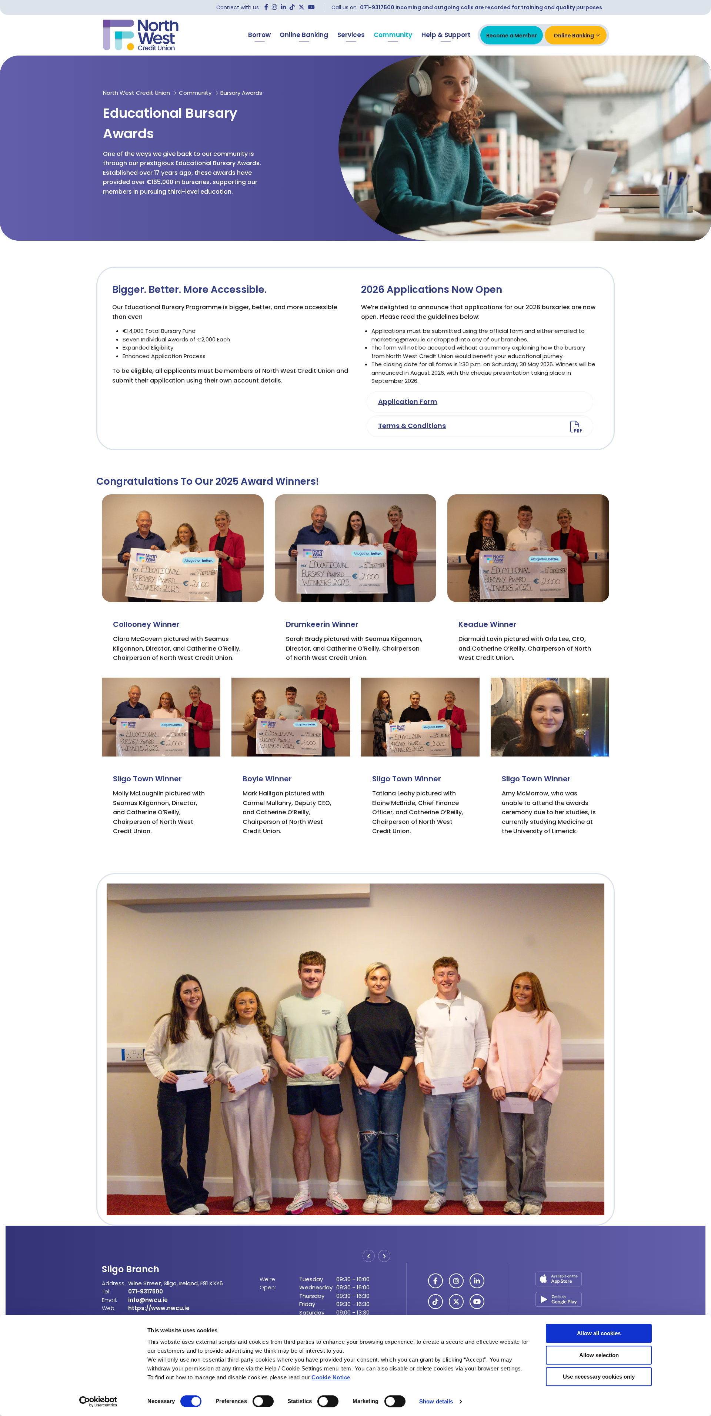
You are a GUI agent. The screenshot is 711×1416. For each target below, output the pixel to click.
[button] (369, 1256)
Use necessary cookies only (599, 1376)
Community (393, 34)
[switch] (263, 1401)
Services (351, 34)
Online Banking (304, 34)
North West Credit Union (136, 93)
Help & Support (446, 34)
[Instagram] (274, 7)
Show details (436, 1401)
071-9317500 (145, 1300)
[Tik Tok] (292, 7)
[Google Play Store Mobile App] (558, 1299)
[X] (301, 7)
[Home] (141, 35)
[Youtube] (311, 7)
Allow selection (599, 1355)
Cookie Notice (330, 1377)
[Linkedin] (283, 7)
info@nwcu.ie (148, 1308)
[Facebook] (266, 7)
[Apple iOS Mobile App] (558, 1281)
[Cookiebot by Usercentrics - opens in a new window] (98, 1401)
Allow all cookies (599, 1333)
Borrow (259, 34)
